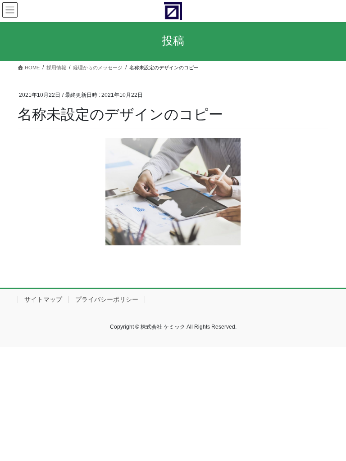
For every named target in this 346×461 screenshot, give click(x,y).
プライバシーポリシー (106, 299)
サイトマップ (43, 299)
